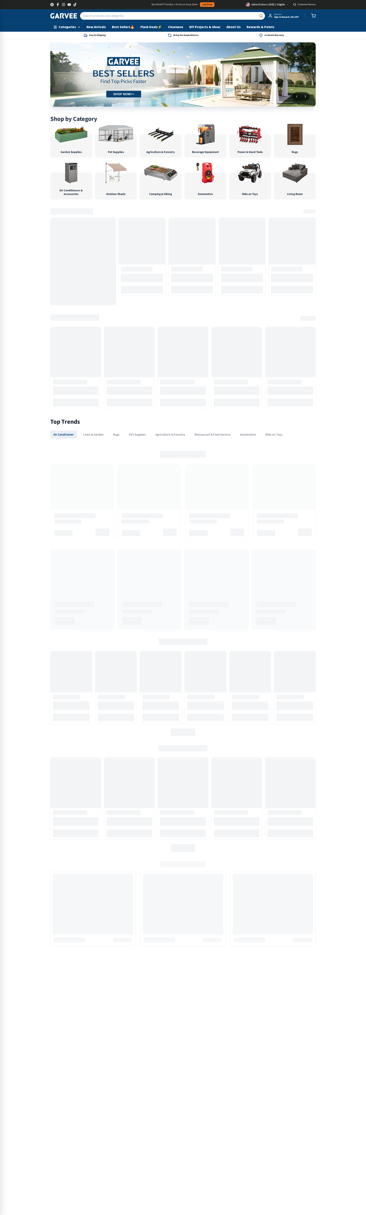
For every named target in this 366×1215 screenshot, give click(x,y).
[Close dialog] (225, 556)
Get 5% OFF (183, 643)
